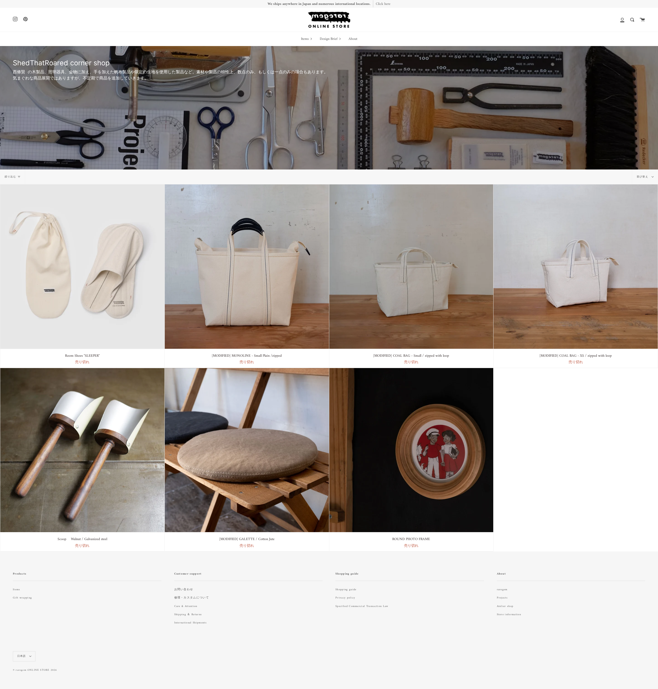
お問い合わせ (183, 589)
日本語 (22, 656)
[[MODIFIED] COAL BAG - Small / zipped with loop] (411, 266)
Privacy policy (345, 597)
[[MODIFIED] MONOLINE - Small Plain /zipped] (247, 266)
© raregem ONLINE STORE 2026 (35, 670)
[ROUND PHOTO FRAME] (411, 450)
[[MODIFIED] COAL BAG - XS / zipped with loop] (576, 266)
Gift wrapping (22, 597)
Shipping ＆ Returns (188, 614)
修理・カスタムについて (191, 597)
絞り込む (10, 177)
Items (16, 589)
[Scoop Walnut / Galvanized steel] (82, 450)
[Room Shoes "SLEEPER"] (82, 266)
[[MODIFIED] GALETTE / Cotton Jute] (247, 450)
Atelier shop (505, 606)
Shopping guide (345, 589)
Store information (509, 614)
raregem (502, 589)
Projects (502, 597)
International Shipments (190, 622)
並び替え (643, 177)
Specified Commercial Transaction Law (361, 606)
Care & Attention (185, 606)
